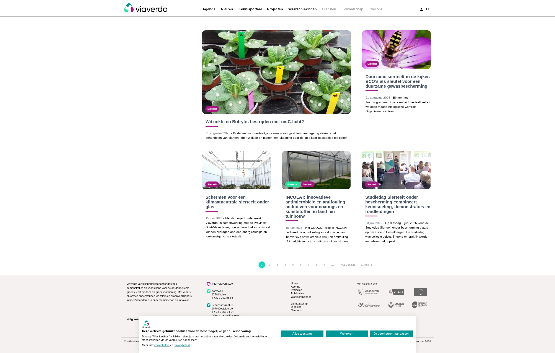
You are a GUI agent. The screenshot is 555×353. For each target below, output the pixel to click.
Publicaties (297, 293)
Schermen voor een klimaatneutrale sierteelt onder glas (237, 202)
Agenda (208, 9)
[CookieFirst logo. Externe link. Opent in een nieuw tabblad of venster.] (146, 324)
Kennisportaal (250, 9)
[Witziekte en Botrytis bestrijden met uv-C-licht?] (276, 72)
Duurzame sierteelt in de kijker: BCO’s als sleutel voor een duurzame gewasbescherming (398, 81)
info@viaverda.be (222, 283)
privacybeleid (182, 345)
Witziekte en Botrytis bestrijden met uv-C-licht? (255, 121)
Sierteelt (212, 109)
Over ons (375, 9)
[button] (427, 9)
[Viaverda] (145, 8)
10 (332, 264)
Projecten (275, 9)
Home (294, 283)
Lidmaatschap (352, 9)
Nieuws (227, 9)
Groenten (292, 184)
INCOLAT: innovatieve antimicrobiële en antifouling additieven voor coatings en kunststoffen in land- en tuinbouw (315, 207)
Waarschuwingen (302, 9)
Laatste (366, 264)
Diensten (329, 9)
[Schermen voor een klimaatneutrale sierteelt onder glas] (236, 170)
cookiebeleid (162, 345)
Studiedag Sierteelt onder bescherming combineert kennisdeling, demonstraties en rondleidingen (397, 204)
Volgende (347, 264)
